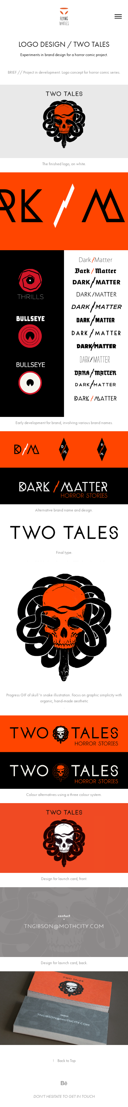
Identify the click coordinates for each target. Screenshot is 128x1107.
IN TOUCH (86, 1096)
